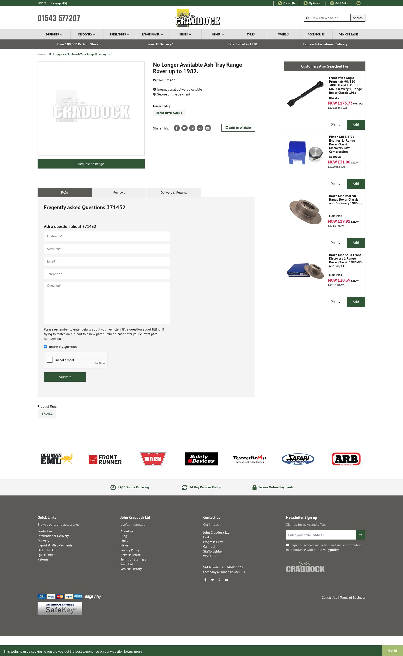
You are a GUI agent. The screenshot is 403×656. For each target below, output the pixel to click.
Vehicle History (131, 569)
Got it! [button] (392, 650)
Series (183, 34)
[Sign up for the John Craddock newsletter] (360, 535)
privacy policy (329, 550)
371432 (47, 414)
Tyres (251, 34)
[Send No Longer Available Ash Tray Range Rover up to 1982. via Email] (208, 128)
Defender (52, 34)
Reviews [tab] (119, 192)
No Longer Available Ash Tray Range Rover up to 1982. (82, 54)
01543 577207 (59, 18)
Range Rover (151, 34)
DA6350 (345, 88)
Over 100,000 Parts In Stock (77, 44)
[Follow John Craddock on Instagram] (219, 580)
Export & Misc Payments (55, 545)
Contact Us (289, 3)
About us (126, 531)
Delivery (43, 540)
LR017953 (345, 206)
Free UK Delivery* (160, 44)
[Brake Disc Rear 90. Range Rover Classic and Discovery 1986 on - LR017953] (305, 212)
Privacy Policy (129, 550)
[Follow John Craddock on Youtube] (227, 580)
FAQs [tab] (64, 192)
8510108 (342, 147)
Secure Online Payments (276, 487)
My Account (314, 3)
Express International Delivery (325, 44)
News (124, 545)
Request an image (91, 164)
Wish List (126, 564)
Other (216, 34)
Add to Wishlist (239, 127)
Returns (43, 559)
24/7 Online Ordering (133, 487)
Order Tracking (48, 550)
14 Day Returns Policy (204, 487)
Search (358, 18)
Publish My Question (62, 347)
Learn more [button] (133, 651)
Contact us (45, 531)
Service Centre (130, 555)
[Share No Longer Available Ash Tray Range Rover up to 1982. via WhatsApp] (192, 128)
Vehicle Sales (348, 34)
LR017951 (345, 265)
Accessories (316, 34)
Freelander (118, 34)
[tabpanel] (146, 297)
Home (41, 54)
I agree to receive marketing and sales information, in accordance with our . (324, 547)
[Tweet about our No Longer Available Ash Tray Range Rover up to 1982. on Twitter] (184, 128)
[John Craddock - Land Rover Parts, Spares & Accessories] (201, 18)
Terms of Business (133, 559)
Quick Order (341, 3)
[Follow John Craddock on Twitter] (212, 580)
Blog (123, 536)
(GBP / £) (42, 3)
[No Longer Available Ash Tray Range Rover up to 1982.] (91, 108)
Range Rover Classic (169, 113)
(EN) (59, 3)
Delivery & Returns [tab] (174, 192)
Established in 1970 (242, 44)
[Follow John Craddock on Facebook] (205, 580)
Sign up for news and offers (306, 524)
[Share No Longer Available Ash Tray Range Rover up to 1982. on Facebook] (177, 128)
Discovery (85, 34)
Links (124, 540)
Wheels (283, 34)
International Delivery (53, 536)
